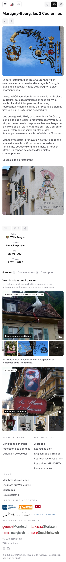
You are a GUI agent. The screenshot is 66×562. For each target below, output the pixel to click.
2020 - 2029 (15, 262)
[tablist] (33, 272)
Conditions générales (14, 443)
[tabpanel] (33, 355)
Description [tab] (47, 272)
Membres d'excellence (15, 480)
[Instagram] (8, 548)
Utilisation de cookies (14, 453)
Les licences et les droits (48, 458)
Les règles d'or (43, 448)
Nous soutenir (10, 494)
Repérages (8, 489)
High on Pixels (14, 558)
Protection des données (16, 448)
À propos (39, 443)
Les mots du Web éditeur (16, 484)
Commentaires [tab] (28, 272)
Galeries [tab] (8, 272)
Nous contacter (43, 468)
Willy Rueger (17, 237)
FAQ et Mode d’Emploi (47, 453)
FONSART (20, 555)
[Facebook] (4, 548)
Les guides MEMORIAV (47, 463)
